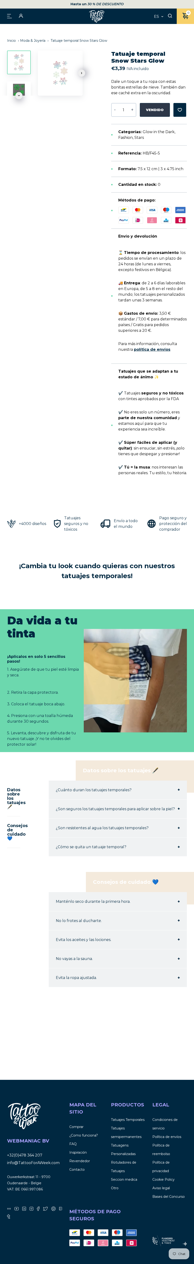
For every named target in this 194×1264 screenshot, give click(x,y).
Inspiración (78, 1152)
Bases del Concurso (168, 1196)
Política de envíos (166, 1137)
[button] (81, 73)
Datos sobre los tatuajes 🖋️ (13, 798)
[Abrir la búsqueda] (170, 16)
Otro (115, 1188)
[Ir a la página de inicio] (97, 16)
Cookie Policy (163, 1179)
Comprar (76, 1127)
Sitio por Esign (184, 1243)
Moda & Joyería (32, 40)
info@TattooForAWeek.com (33, 1163)
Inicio (12, 40)
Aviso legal (161, 1188)
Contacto (77, 1169)
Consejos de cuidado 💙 (13, 832)
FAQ (73, 1144)
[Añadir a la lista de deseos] (180, 110)
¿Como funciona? (83, 1135)
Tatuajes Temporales (128, 1120)
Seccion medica (124, 1179)
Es (156, 17)
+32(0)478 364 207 (24, 1155)
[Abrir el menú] (9, 16)
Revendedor (79, 1161)
